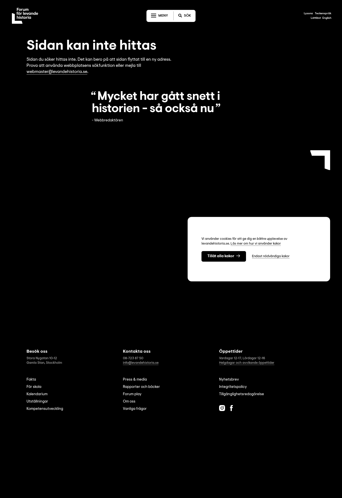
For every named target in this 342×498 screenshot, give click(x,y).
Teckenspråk (323, 13)
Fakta (31, 380)
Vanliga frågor (135, 409)
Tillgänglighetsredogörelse (241, 394)
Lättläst (316, 18)
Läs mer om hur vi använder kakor (256, 243)
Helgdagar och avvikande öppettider (246, 363)
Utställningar (37, 402)
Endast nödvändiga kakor (271, 256)
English (326, 18)
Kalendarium (37, 394)
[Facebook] (231, 408)
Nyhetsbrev (229, 380)
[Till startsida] (25, 16)
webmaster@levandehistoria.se (57, 72)
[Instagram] (222, 408)
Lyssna (308, 13)
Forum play (132, 394)
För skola (34, 387)
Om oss (129, 402)
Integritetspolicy (233, 387)
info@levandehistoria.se (141, 363)
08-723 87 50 (133, 358)
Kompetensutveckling (45, 409)
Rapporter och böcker (141, 387)
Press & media (135, 380)
